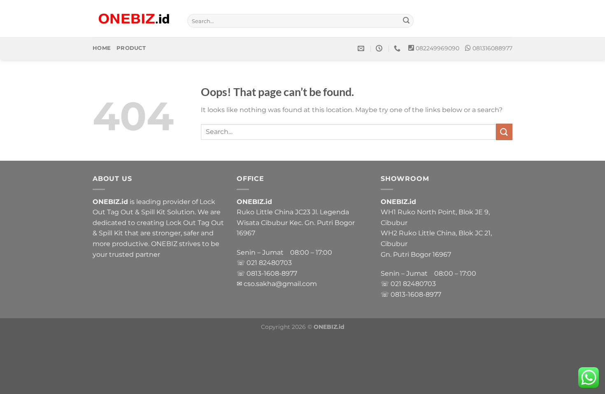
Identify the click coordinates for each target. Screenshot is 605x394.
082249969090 (437, 48)
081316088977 (492, 48)
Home (102, 48)
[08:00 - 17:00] (380, 48)
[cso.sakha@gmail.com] (362, 48)
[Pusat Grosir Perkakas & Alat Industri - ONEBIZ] (134, 19)
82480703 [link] (275, 263)
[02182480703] (398, 48)
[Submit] (406, 21)
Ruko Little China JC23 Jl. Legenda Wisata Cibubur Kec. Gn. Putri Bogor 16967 (296, 222)
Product (131, 48)
